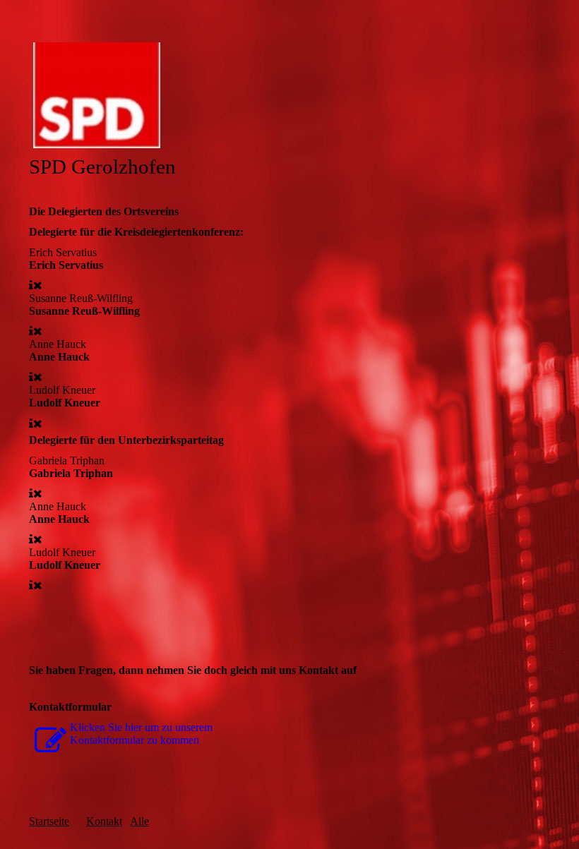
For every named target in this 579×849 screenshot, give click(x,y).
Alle (139, 821)
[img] (289, 95)
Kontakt (104, 821)
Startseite (49, 821)
